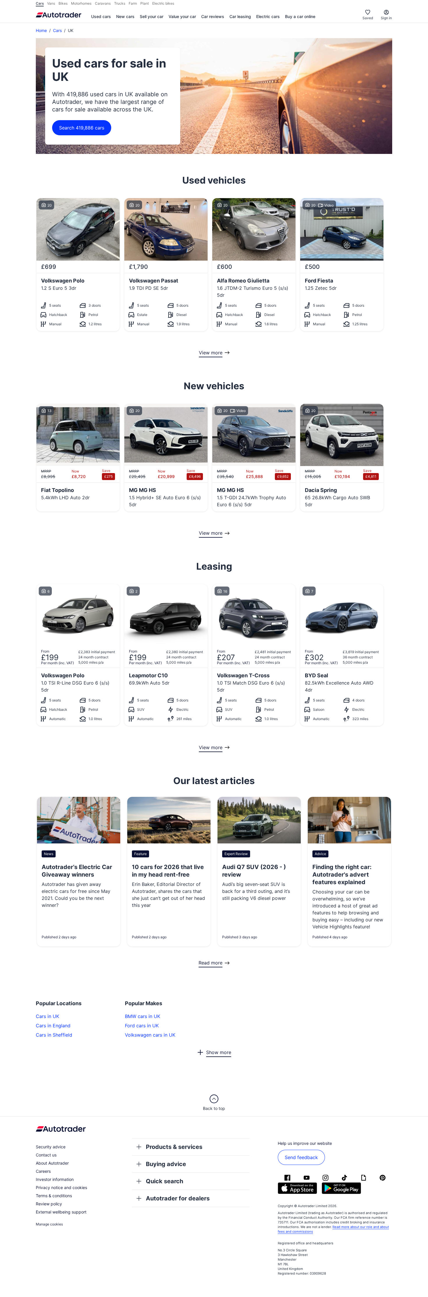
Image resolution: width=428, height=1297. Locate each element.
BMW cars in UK (142, 1016)
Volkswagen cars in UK (150, 1035)
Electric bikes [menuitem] (163, 3)
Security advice (51, 1146)
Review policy (49, 1203)
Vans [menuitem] (51, 3)
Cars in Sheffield (54, 1035)
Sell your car (151, 16)
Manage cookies (49, 1224)
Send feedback (301, 1157)
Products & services (174, 1146)
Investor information (55, 1179)
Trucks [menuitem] (119, 3)
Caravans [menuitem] (103, 3)
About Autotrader (52, 1163)
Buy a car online (300, 16)
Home (41, 30)
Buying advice (166, 1164)
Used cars (101, 16)
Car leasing (240, 16)
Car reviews (212, 16)
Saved (367, 18)
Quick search (164, 1181)
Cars (57, 30)
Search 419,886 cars (81, 128)
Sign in (386, 18)
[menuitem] (101, 17)
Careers (43, 1171)
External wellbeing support (61, 1211)
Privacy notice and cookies (61, 1187)
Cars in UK (47, 1016)
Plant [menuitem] (144, 3)
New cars (125, 16)
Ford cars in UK (142, 1025)
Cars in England (53, 1025)
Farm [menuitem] (133, 3)
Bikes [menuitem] (63, 3)
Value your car (182, 16)
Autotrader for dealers (178, 1198)
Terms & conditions (54, 1195)
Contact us (46, 1154)
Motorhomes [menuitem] (81, 3)
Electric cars (268, 16)
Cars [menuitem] (40, 3)
